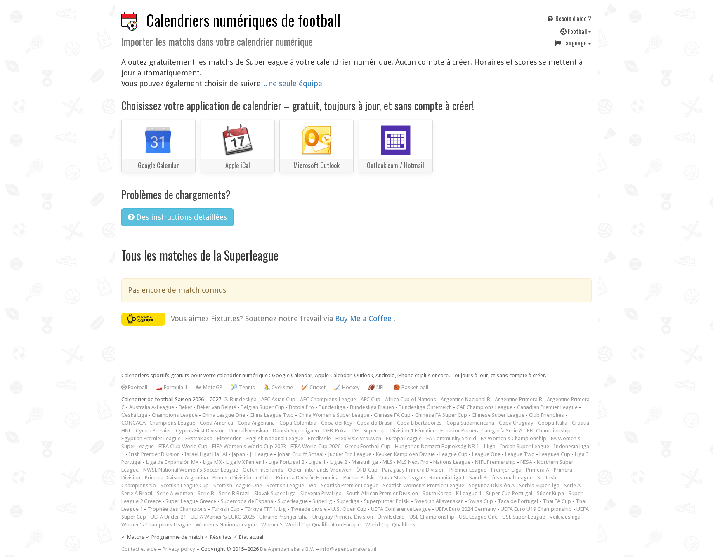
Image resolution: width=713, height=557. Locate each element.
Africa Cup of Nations (410, 399)
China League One (223, 415)
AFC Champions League (328, 399)
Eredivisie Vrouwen (358, 438)
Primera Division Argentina (176, 478)
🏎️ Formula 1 (171, 387)
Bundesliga (332, 407)
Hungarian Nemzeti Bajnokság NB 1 (437, 446)
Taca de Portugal (518, 501)
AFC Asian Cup (278, 399)
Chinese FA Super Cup (441, 415)
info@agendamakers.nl (348, 549)
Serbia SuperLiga (539, 485)
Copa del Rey (336, 423)
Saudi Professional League (501, 478)
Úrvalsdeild (391, 517)
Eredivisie (319, 438)
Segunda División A (492, 485)
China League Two (272, 415)
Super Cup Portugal (509, 493)
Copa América (216, 423)
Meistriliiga (365, 462)
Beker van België (216, 407)
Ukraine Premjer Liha (283, 517)
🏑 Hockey (347, 387)
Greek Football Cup (367, 446)
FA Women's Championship (513, 438)
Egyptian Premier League (151, 438)
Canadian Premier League (547, 407)
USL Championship (431, 517)
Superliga (348, 501)
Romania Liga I (447, 478)
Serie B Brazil (234, 493)
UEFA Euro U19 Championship (536, 509)
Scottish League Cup (185, 485)
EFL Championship (549, 431)
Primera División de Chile (242, 478)
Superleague (293, 501)
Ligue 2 (338, 462)
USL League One (478, 517)
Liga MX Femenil (245, 462)
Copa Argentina (256, 423)
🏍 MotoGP (209, 387)
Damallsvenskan (248, 431)
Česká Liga (134, 415)
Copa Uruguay (516, 423)
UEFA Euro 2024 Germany (465, 509)
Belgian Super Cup (262, 407)
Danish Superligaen (296, 431)
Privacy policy (179, 549)
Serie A (572, 485)
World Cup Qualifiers (390, 525)
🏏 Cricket (313, 387)
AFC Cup (370, 399)
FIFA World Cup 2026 (315, 446)
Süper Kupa (550, 493)
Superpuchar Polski (387, 501)
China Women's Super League (333, 415)
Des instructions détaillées (180, 217)
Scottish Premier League (349, 485)
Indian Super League (524, 446)
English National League (274, 438)
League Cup (453, 454)
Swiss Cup (480, 501)
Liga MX (212, 462)
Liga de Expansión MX (172, 462)
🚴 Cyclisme (278, 387)
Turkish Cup (225, 509)
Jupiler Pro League (349, 454)
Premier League (467, 470)
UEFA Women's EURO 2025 (223, 517)
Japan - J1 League (252, 454)
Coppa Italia (552, 423)
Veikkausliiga (565, 517)
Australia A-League (151, 407)
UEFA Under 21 (168, 517)
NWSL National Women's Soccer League (190, 470)
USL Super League (523, 517)
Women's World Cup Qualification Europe (311, 525)
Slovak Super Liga (275, 493)
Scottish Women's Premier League (423, 485)
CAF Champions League (484, 407)
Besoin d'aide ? (572, 18)
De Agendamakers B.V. (287, 549)
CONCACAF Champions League (158, 423)
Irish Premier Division (154, 454)
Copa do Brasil (374, 423)
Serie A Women (175, 493)
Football (577, 30)
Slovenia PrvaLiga (321, 493)
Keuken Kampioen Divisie (405, 454)
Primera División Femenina (307, 478)
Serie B (206, 493)
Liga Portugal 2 (286, 462)
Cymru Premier (153, 431)
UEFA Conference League (401, 509)
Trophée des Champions (177, 509)
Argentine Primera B (518, 399)
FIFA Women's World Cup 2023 (249, 446)
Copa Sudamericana (470, 423)
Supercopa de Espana (247, 501)
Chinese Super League (498, 415)
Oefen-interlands (263, 470)
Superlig (322, 501)
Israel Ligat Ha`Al (205, 454)
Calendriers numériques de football (243, 20)
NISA (526, 462)
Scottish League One (237, 485)
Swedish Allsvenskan (439, 501)
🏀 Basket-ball (410, 387)
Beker (185, 407)
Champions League (175, 415)
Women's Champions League (156, 525)
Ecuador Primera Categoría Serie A (481, 431)
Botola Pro (301, 407)
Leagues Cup (554, 454)
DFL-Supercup (369, 431)
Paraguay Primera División (413, 470)
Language (575, 42)
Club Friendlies (546, 415)
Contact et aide (139, 549)
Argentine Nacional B (465, 399)
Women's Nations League (226, 525)
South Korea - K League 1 (452, 493)
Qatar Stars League (402, 478)
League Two (520, 454)
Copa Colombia (297, 423)
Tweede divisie (308, 509)
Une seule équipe (292, 83)
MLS (387, 462)
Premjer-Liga (506, 470)
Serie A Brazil (136, 493)
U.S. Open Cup (348, 509)
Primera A (537, 470)
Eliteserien (229, 438)
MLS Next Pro (413, 462)
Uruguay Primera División (342, 517)
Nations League (451, 462)
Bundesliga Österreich (425, 407)
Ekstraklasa (198, 438)
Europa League (404, 438)
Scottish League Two (291, 485)
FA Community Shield (451, 438)
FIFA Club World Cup (183, 446)
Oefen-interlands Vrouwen (320, 470)
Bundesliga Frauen (372, 407)
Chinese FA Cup (392, 415)
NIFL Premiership (495, 462)
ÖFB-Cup (367, 470)
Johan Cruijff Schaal (300, 454)
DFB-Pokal (335, 431)
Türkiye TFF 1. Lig (265, 509)
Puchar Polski (359, 478)
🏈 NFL (376, 387)
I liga (490, 446)
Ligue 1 (317, 462)
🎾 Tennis (243, 387)
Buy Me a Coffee (364, 318)
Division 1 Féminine (413, 431)
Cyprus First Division (200, 431)
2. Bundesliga (240, 399)
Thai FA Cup (557, 501)
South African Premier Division (382, 493)
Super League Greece (190, 501)
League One (486, 454)
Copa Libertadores (419, 423)
